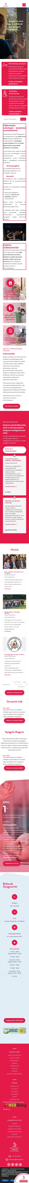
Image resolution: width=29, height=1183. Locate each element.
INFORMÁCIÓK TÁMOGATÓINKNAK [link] (10, 340)
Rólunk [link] (14, 1083)
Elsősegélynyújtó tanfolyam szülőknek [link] (14, 654)
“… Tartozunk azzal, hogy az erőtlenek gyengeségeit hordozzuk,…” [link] (14, 25)
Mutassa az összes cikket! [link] (14, 720)
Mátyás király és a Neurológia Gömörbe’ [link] (12, 612)
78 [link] (26, 684)
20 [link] (18, 684)
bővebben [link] (7, 589)
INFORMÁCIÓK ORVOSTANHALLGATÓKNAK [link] (10, 317)
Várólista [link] (15, 1071)
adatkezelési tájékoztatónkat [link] (15, 1172)
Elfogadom (5, 1180)
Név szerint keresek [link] (11, 406)
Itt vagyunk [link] (14, 1091)
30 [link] (21, 684)
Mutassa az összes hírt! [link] (14, 692)
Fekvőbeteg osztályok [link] (17, 64)
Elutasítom (13, 1180)
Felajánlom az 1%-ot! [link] (11, 863)
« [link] (11, 684)
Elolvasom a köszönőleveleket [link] (10, 450)
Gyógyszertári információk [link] (14, 1020)
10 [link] (15, 684)
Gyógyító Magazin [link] (14, 1126)
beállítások (4, 1174)
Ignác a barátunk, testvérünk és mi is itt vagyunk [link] (14, 572)
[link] (5, 4)
